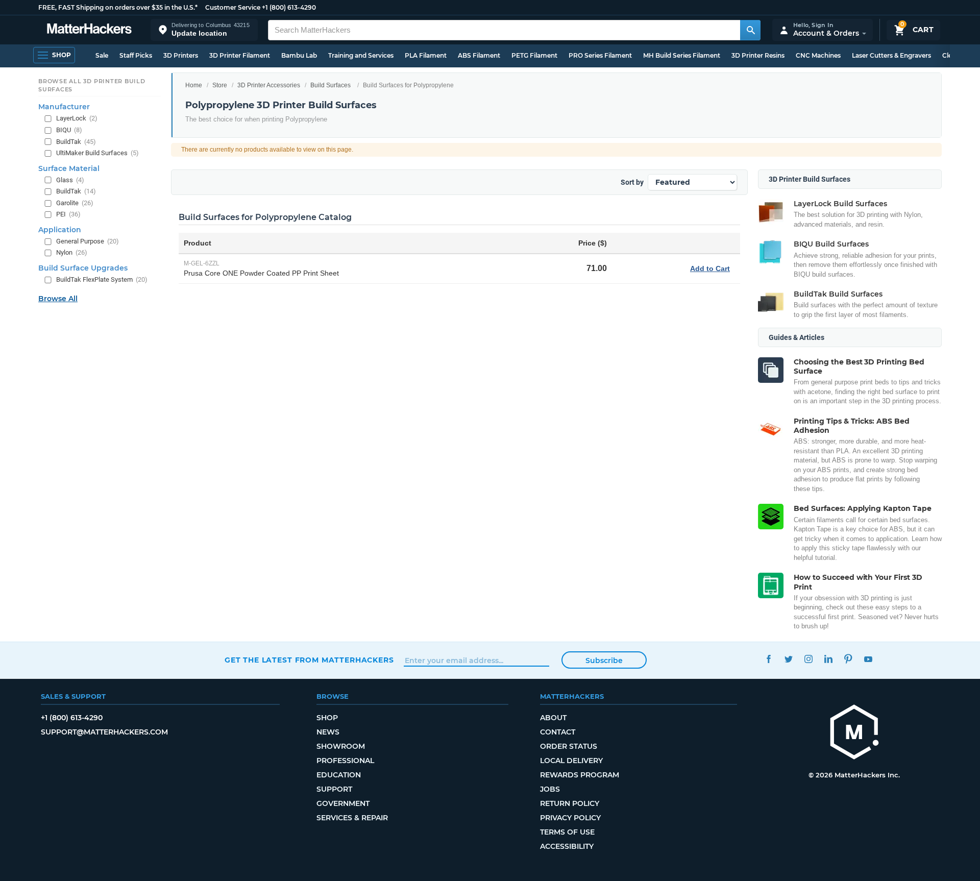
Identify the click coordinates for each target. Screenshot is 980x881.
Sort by (632, 182)
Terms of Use (567, 832)
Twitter (788, 659)
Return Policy (569, 803)
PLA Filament (426, 55)
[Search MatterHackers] (750, 30)
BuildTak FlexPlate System (102, 279)
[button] (204, 30)
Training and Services (361, 55)
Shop (327, 717)
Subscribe (604, 660)
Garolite (74, 203)
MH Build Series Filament (681, 55)
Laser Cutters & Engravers (891, 55)
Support (334, 789)
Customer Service (232, 7)
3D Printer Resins (758, 55)
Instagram (808, 659)
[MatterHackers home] (89, 30)
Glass (70, 180)
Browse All (58, 298)
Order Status (568, 746)
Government (343, 803)
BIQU (69, 130)
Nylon (71, 252)
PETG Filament (534, 55)
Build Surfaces (330, 85)
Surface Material (69, 168)
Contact (557, 732)
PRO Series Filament (600, 55)
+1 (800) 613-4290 (289, 7)
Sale (101, 55)
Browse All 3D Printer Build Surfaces (91, 85)
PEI (68, 214)
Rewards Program (579, 774)
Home (193, 85)
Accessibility (567, 846)
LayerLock (76, 118)
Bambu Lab (299, 55)
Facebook (768, 659)
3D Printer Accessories (268, 85)
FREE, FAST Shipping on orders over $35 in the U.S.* (118, 7)
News (327, 732)
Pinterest (848, 659)
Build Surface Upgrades (83, 268)
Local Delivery (571, 760)
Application (59, 229)
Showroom (340, 746)
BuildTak (76, 141)
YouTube (868, 659)
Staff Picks (135, 55)
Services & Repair (352, 817)
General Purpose (87, 241)
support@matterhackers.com (104, 732)
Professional (345, 760)
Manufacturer (64, 106)
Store (219, 85)
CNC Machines (818, 55)
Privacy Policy (570, 817)
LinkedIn (828, 659)
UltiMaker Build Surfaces (97, 153)
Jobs (550, 789)
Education (338, 774)
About (553, 717)
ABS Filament (479, 55)
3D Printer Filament (239, 55)
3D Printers (180, 55)
